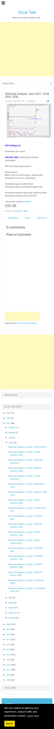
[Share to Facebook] (14, 205)
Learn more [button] (33, 715)
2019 (8, 629)
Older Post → (42, 218)
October (12, 427)
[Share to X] (11, 205)
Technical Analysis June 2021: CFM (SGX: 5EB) (27, 95)
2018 (8, 634)
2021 (8, 423)
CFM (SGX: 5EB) (20, 211)
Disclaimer (26, 201)
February (12, 613)
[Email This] (6, 205)
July (10, 437)
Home (27, 218)
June (11, 442)
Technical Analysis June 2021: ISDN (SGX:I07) (27, 447)
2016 (8, 644)
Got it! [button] (9, 723)
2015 (8, 649)
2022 (8, 418)
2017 (8, 639)
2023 (8, 413)
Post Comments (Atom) (27, 323)
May (11, 597)
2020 (8, 624)
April (11, 603)
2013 (8, 660)
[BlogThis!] (9, 205)
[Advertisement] (27, 49)
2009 (8, 680)
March (11, 608)
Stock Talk (27, 12)
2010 (8, 675)
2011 (8, 670)
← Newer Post (12, 218)
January (12, 618)
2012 (8, 665)
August (12, 432)
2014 (8, 655)
